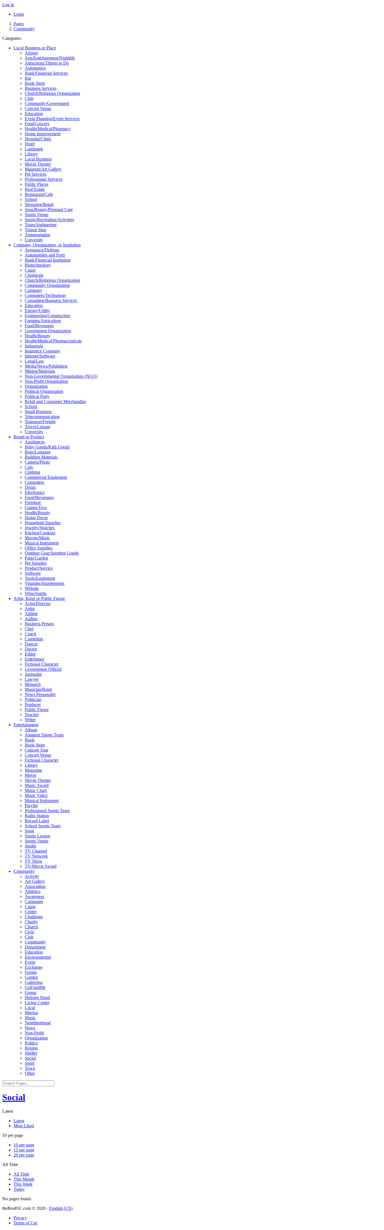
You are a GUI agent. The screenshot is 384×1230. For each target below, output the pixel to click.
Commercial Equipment (46, 477)
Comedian (34, 638)
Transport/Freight (40, 421)
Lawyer (32, 679)
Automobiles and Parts (45, 255)
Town (30, 1068)
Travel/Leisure (37, 426)
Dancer (31, 644)
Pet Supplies (36, 563)
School (31, 199)
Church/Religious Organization (52, 93)
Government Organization (48, 330)
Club (29, 98)
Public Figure (37, 709)
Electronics (34, 492)
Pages (18, 23)
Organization (36, 386)
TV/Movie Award (41, 866)
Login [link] (18, 14)
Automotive (35, 68)
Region (31, 1048)
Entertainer (34, 659)
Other (30, 1073)
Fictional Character (41, 664)
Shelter (31, 1053)
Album (31, 729)
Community (24, 28)
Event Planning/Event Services (52, 118)
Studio (30, 846)
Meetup (31, 1012)
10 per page (23, 1144)
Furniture (33, 502)
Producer (33, 704)
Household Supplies (42, 522)
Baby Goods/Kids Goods (47, 447)
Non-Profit (34, 1032)
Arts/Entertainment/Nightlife (50, 58)
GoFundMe (35, 987)
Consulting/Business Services (51, 300)
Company (33, 290)
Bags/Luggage (38, 452)
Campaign (34, 901)
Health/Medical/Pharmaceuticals (53, 340)
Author (31, 618)
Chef (29, 628)
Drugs (30, 487)
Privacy (20, 1217)
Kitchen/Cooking (40, 532)
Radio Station (37, 815)
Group (30, 992)
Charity (31, 921)
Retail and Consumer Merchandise (55, 401)
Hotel (30, 143)
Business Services (41, 88)
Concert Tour (36, 750)
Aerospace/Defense (42, 250)
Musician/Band (38, 689)
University (34, 239)
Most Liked (23, 1125)
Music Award (37, 785)
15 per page (23, 1149)
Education (34, 113)
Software (33, 573)
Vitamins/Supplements (44, 583)
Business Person (39, 623)
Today (19, 1189)
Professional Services (43, 179)
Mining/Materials (40, 371)
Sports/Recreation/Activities (49, 219)
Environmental (38, 957)
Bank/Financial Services (46, 73)
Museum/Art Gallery (43, 169)
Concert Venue (38, 108)
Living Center (37, 1002)
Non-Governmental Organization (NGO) (61, 376)
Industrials (34, 345)
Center (31, 911)
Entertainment (25, 724)
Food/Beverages (39, 325)
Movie (30, 775)
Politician (33, 699)
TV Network (36, 856)
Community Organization (47, 285)
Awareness (34, 896)
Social (30, 1058)
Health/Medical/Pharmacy (48, 128)
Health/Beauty (37, 335)
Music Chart (36, 790)
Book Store (35, 83)
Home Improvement (42, 133)
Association (35, 886)
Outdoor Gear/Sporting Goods (52, 553)
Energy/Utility (37, 310)
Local (30, 1007)
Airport (31, 53)
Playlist (31, 805)
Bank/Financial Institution (48, 260)
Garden (31, 977)
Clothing (32, 472)
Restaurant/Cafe (39, 194)
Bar (28, 78)
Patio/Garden (36, 558)
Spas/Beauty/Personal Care (49, 209)
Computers (34, 482)
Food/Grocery (37, 123)
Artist (30, 608)
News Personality (40, 694)
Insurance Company (42, 351)
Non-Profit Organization (46, 381)
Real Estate (35, 189)
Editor (30, 654)
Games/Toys (36, 507)
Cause (30, 270)
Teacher (32, 714)
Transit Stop (35, 229)
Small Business (38, 411)
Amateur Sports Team (44, 734)
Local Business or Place (34, 47)
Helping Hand (37, 997)
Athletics (32, 891)
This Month (23, 1179)
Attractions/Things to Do (47, 63)
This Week (23, 1184)
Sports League (37, 835)
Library (31, 154)
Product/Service (39, 568)
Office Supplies (38, 548)
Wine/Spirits (35, 593)
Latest (18, 1120)
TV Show (33, 861)
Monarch (33, 684)
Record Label (37, 820)
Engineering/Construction (47, 315)
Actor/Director (38, 603)
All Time (21, 1174)
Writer (30, 719)
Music (30, 1017)
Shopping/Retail (39, 204)
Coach (30, 633)
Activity (32, 876)
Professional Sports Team (47, 810)
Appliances (35, 441)
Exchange (33, 967)
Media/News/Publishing (46, 366)
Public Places (36, 184)
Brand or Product (28, 436)
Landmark (34, 148)
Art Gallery (35, 881)
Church (31, 926)
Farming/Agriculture (43, 320)
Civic (29, 931)
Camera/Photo (37, 462)
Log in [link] (8, 4)
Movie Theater (38, 164)
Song (29, 830)
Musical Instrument (42, 542)
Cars (29, 467)
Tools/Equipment (40, 578)
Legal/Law (34, 361)
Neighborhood (38, 1022)
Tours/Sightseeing (41, 224)
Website (32, 588)
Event (30, 962)
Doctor (31, 649)
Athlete (31, 613)
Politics (31, 1043)
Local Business (38, 159)
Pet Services (35, 174)
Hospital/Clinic (38, 138)
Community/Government (47, 103)
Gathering (33, 982)
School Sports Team (42, 825)
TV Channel (36, 851)
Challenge (34, 916)
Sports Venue (36, 214)
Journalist (33, 674)
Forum (31, 972)
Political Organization (44, 391)
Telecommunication (42, 416)
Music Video (36, 795)
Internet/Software (40, 356)
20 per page (23, 1155)
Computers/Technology (45, 295)
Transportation (37, 234)
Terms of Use (25, 1222)
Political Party (37, 396)
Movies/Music (37, 537)
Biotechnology (38, 265)
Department (35, 947)
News (30, 1027)
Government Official (43, 669)
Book (30, 739)
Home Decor (36, 517)
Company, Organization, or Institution (47, 244)
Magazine (33, 770)
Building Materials (41, 457)
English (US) (61, 1208)
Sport (29, 1063)
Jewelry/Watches (40, 527)
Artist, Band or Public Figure (39, 598)
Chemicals (34, 275)
